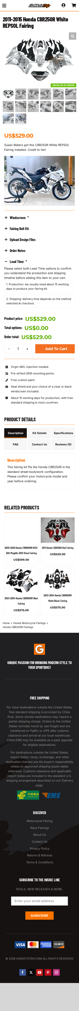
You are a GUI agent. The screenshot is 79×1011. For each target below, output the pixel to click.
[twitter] (31, 972)
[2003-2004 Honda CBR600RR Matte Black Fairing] (58, 579)
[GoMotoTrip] (39, 5)
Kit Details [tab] (39, 433)
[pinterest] (48, 972)
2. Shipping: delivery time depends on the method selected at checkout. (38, 301)
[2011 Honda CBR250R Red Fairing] (58, 530)
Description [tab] (15, 433)
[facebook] (22, 972)
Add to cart (56, 349)
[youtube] (39, 972)
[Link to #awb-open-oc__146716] (11, 5)
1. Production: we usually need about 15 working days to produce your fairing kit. (37, 286)
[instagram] (56, 972)
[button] (72, 36)
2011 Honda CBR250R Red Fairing (57, 547)
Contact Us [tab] (39, 444)
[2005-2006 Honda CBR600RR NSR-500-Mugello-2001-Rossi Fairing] (21, 530)
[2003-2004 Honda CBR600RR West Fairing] (21, 580)
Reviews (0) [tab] (63, 444)
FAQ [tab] (15, 444)
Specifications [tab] (63, 433)
